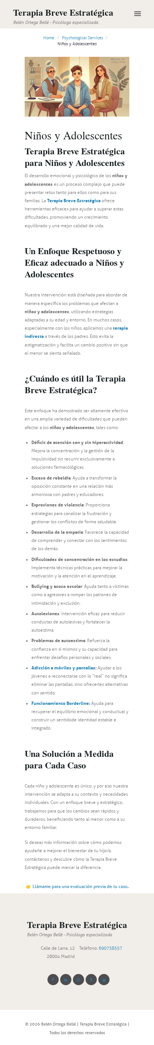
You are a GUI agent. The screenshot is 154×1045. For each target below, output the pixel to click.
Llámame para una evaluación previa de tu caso (81, 886)
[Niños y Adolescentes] (77, 87)
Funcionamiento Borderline (60, 703)
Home (48, 38)
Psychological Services (82, 38)
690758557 (110, 948)
